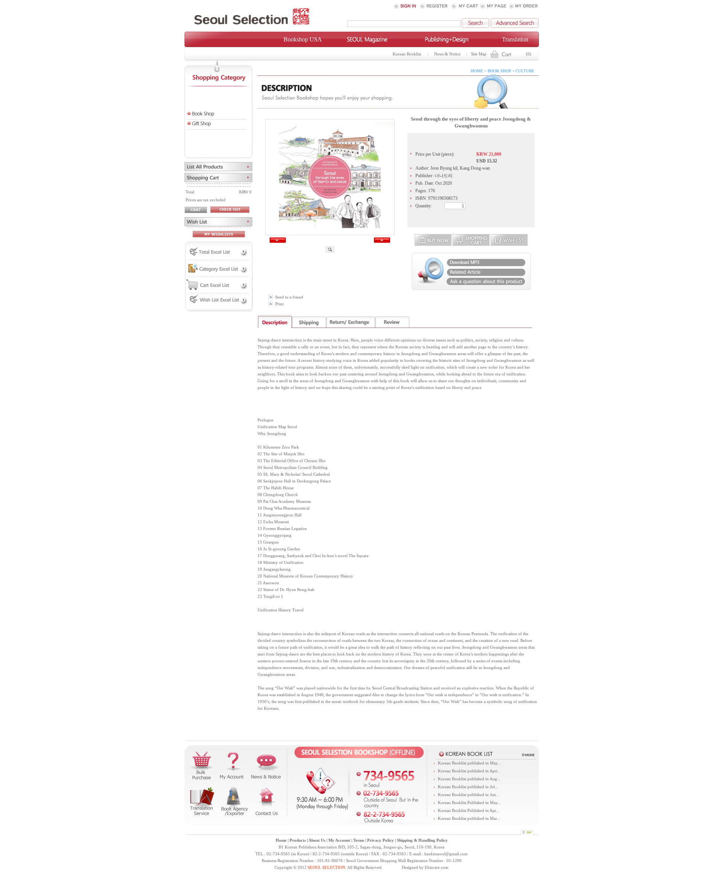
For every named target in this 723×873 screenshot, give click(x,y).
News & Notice (447, 54)
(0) (528, 54)
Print (279, 304)
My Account (339, 840)
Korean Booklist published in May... (469, 763)
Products (298, 840)
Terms (358, 840)
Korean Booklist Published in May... (469, 803)
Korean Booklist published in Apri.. (469, 771)
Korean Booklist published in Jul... (468, 787)
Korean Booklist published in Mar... (469, 818)
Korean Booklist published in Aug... (469, 779)
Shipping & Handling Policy (422, 840)
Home (281, 840)
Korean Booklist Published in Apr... (468, 811)
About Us (316, 840)
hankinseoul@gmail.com (446, 854)
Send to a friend (289, 297)
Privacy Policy (380, 840)
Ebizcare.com (436, 867)
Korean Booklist (407, 54)
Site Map (479, 54)
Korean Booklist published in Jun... (468, 795)
